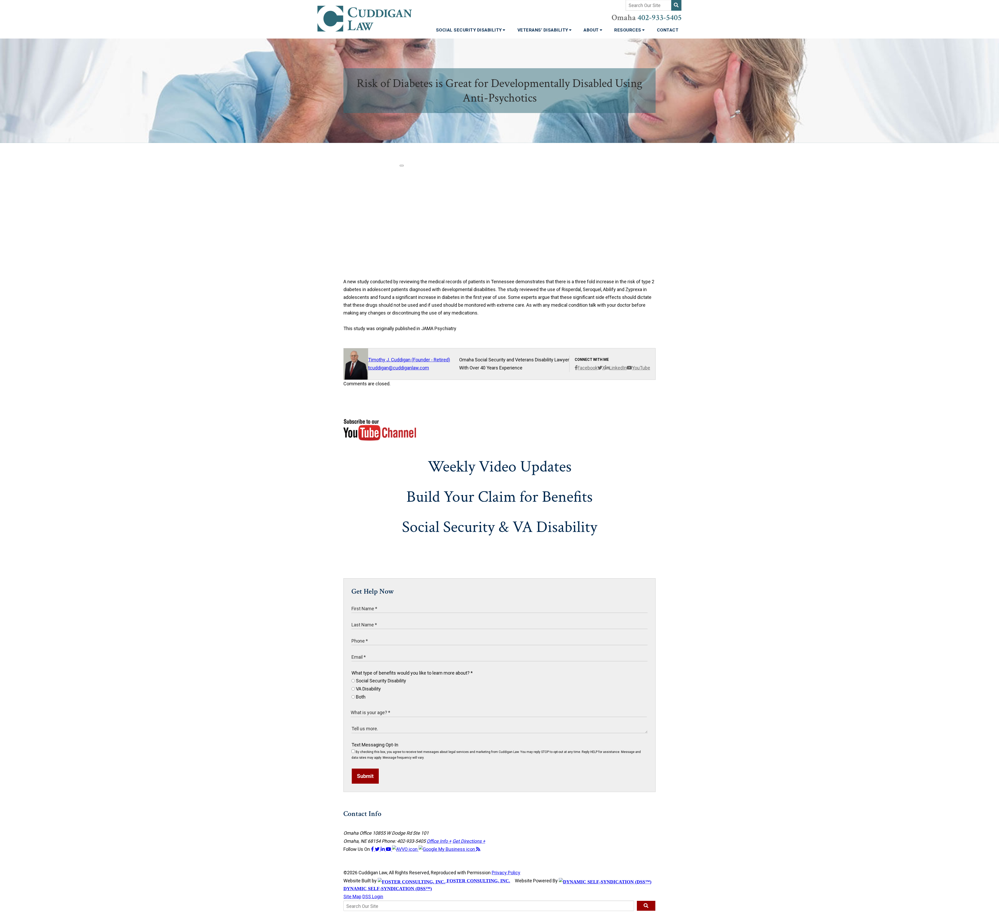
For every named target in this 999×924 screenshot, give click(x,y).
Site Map (352, 896)
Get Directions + (468, 841)
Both (360, 697)
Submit (365, 776)
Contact (668, 30)
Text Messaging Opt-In (374, 744)
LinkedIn (618, 367)
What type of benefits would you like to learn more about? (412, 673)
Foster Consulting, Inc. (477, 880)
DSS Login (372, 896)
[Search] (676, 5)
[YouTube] (389, 849)
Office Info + (439, 841)
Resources (628, 30)
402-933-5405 (659, 17)
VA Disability (368, 689)
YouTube (641, 367)
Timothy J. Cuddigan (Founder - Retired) (409, 359)
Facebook (588, 367)
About (592, 30)
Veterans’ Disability (543, 30)
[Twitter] (378, 849)
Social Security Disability (469, 30)
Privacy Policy (506, 872)
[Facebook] (373, 849)
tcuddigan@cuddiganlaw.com (398, 367)
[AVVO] (405, 849)
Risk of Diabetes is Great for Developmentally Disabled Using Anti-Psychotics (499, 91)
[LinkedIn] (383, 849)
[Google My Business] (447, 849)
